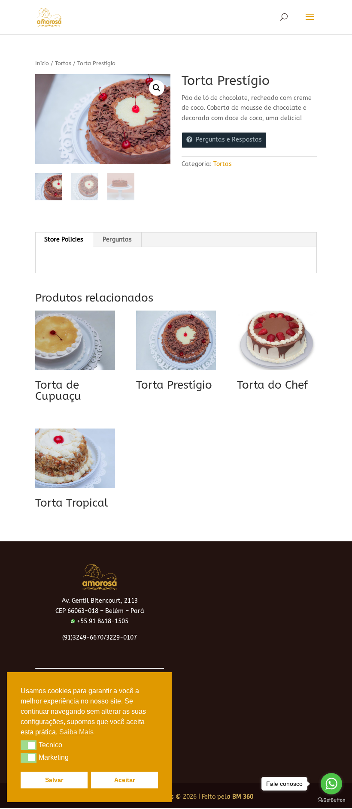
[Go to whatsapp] (331, 783)
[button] (156, 88)
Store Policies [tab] (63, 239)
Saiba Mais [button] (76, 732)
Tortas (63, 63)
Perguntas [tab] (117, 239)
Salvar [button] (54, 779)
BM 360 (242, 796)
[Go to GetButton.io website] (331, 800)
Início (42, 63)
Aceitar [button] (124, 779)
